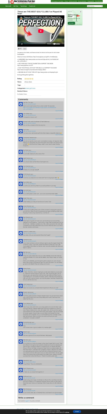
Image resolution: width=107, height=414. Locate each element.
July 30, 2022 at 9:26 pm (29, 207)
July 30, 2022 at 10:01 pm (29, 233)
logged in (27, 401)
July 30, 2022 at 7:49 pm (29, 139)
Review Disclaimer (82, 1)
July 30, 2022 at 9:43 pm (29, 218)
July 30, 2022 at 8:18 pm (29, 167)
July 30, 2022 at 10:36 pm (29, 253)
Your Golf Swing (98, 1)
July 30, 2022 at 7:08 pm (29, 123)
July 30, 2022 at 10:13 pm (29, 241)
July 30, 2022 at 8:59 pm (29, 183)
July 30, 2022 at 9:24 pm (29, 199)
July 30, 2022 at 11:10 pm (29, 285)
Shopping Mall (91, 1)
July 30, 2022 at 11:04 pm (29, 270)
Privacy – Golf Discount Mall (71, 1)
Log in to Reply (59, 110)
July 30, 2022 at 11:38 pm (29, 293)
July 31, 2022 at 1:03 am (29, 378)
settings (67, 412)
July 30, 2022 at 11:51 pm (29, 324)
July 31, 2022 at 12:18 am (29, 362)
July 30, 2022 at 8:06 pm (29, 159)
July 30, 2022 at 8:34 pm (29, 175)
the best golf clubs (29, 88)
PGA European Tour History (57, 1)
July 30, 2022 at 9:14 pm (29, 191)
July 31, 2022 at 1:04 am (29, 390)
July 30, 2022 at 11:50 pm (29, 305)
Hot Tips (15, 6)
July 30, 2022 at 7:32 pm (29, 131)
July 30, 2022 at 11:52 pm (29, 333)
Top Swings (23, 6)
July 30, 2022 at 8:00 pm (29, 151)
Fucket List (32, 6)
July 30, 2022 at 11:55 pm (29, 341)
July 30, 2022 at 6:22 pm (29, 104)
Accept (77, 411)
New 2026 (8, 6)
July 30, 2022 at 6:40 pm (29, 115)
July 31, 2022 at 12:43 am (29, 370)
